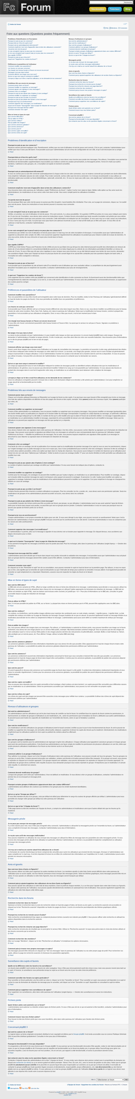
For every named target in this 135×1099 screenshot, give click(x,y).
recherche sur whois (23, 1062)
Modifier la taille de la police (125, 24)
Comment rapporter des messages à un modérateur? (25, 103)
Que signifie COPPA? (14, 55)
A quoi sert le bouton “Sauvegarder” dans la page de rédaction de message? (32, 105)
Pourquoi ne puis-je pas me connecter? (20, 41)
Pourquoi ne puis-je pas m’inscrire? (19, 57)
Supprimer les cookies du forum (92, 1084)
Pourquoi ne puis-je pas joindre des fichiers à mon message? (27, 99)
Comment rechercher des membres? (80, 88)
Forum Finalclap (36, 7)
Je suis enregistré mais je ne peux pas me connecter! (25, 51)
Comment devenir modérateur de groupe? (82, 49)
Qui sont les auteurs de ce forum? (79, 117)
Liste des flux (34, 1088)
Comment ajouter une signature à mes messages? (24, 89)
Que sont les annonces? (16, 126)
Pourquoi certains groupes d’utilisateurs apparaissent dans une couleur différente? (95, 51)
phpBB (58, 1092)
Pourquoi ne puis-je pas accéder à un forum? (22, 97)
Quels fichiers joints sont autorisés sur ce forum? (84, 108)
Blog (128, 9)
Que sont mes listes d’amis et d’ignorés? (82, 73)
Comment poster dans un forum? (18, 85)
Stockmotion (97, 9)
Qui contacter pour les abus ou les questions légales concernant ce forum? (93, 121)
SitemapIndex (14, 1088)
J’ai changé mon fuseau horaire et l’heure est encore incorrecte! (28, 70)
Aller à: (93, 1079)
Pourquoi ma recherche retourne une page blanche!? (85, 86)
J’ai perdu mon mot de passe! (17, 49)
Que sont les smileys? (15, 120)
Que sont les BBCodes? (15, 116)
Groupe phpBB (78, 1034)
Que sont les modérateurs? (77, 43)
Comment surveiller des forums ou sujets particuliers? (86, 99)
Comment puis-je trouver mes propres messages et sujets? (88, 90)
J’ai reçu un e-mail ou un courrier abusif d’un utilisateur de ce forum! (90, 66)
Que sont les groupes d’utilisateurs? (80, 45)
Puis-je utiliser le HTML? (15, 118)
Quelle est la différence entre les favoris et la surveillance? (87, 97)
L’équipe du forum (73, 1084)
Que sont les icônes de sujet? (17, 132)
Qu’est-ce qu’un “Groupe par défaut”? (81, 53)
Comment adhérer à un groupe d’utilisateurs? (83, 47)
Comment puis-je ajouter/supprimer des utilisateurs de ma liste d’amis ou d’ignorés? (95, 75)
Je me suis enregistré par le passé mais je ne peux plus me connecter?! (31, 53)
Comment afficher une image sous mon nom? (22, 74)
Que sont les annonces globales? (18, 124)
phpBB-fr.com (72, 1093)
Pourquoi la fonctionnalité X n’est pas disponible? (84, 119)
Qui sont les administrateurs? (78, 41)
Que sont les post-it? (14, 129)
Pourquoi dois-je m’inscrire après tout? (20, 43)
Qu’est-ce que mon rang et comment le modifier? (23, 76)
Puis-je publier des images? (16, 122)
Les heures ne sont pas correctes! (19, 68)
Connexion (123, 28)
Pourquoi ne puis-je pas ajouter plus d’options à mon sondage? (28, 93)
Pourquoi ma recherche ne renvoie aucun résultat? (85, 84)
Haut (11, 152)
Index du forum (15, 24)
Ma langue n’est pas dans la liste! (18, 72)
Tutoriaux (115, 9)
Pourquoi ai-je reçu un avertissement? (20, 101)
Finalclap (9, 7)
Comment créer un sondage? (17, 91)
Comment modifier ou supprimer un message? (22, 87)
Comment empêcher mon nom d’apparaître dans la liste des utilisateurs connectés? (34, 47)
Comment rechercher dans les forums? (81, 82)
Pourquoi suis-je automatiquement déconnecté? (23, 45)
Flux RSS (24, 1088)
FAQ (106, 28)
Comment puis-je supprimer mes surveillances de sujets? (87, 101)
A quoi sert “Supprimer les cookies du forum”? (22, 59)
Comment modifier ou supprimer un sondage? (22, 95)
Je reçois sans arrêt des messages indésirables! (84, 64)
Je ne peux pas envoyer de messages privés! (83, 62)
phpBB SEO (67, 1095)
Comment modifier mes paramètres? (19, 66)
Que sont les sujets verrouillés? (18, 131)
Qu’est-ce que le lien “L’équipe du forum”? (82, 55)
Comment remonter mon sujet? (18, 109)
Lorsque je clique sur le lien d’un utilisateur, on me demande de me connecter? (35, 78)
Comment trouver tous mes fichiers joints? (82, 110)
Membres (114, 28)
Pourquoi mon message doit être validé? (20, 107)
